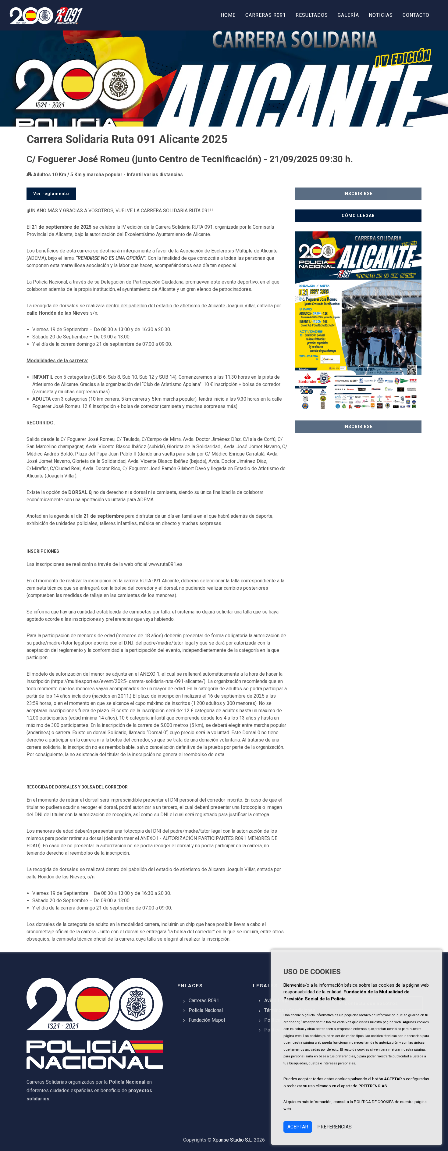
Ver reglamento (51, 193)
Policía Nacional (206, 1010)
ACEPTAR (297, 1127)
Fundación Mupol (207, 1020)
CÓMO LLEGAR (358, 215)
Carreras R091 (204, 1000)
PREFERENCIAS (334, 1127)
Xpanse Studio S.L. (233, 1140)
